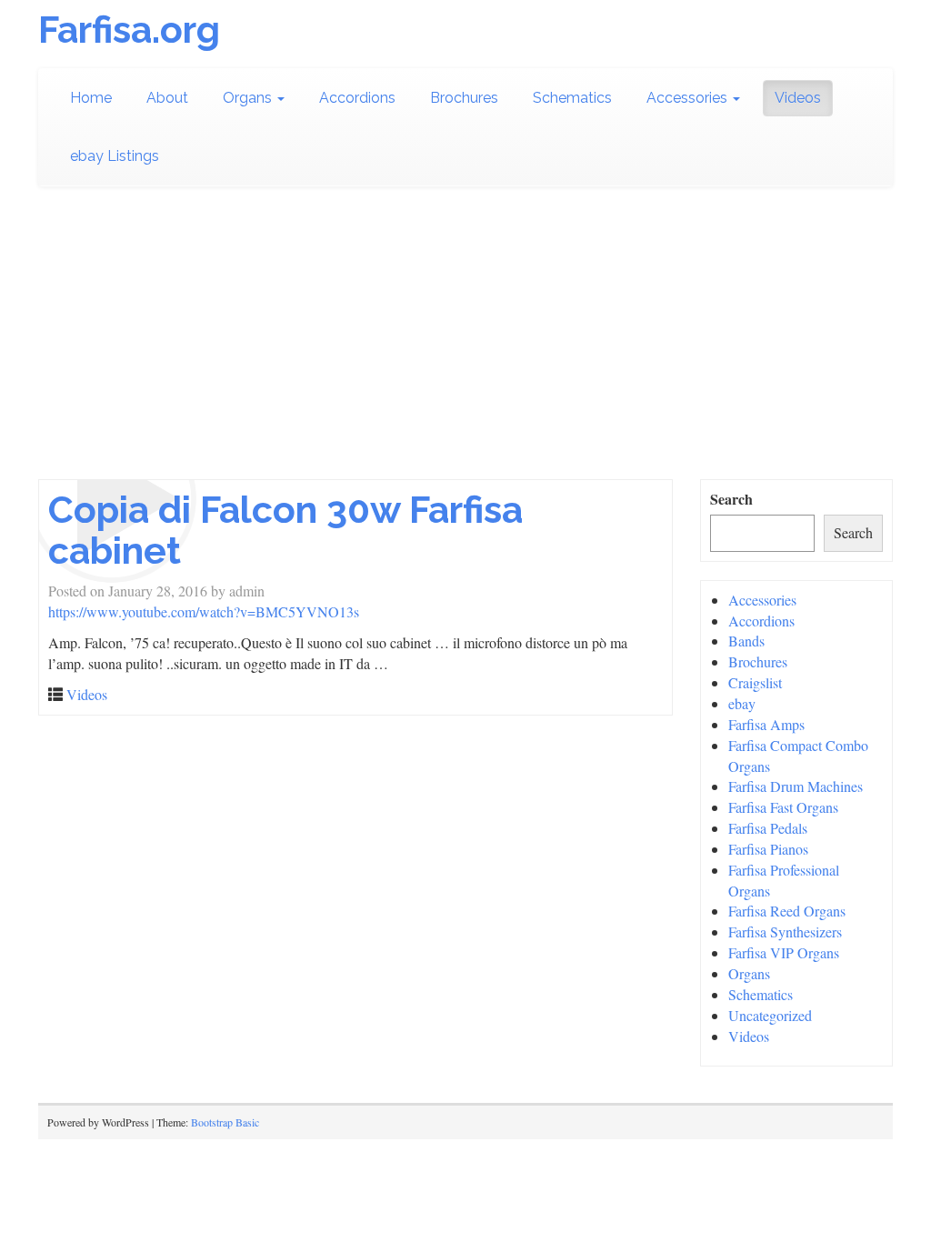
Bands (746, 640)
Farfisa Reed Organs (787, 910)
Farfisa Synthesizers (785, 931)
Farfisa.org (129, 29)
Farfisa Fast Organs (783, 806)
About (167, 97)
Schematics (572, 97)
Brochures (464, 97)
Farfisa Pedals (767, 827)
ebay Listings (114, 156)
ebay (742, 703)
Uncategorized (770, 1015)
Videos (798, 97)
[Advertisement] (465, 342)
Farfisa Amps (766, 724)
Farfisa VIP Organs (783, 952)
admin (247, 590)
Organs (249, 97)
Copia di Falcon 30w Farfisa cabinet (285, 530)
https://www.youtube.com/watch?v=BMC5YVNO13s (203, 611)
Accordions (357, 97)
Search (731, 499)
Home (91, 97)
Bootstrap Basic (225, 1122)
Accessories (688, 97)
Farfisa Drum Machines (795, 786)
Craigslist (755, 682)
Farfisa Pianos (768, 848)
